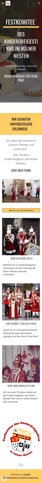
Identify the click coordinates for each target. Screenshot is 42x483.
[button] (3, 3)
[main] (21, 40)
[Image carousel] (21, 191)
